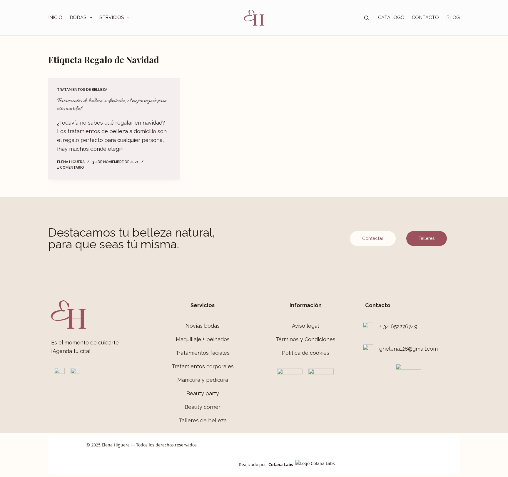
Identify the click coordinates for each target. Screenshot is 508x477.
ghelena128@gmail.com (408, 349)
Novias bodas (203, 326)
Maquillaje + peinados (203, 339)
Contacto (425, 17)
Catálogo (391, 17)
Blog (453, 17)
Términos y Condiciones (305, 339)
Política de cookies (305, 353)
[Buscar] (366, 18)
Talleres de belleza (203, 420)
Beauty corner (202, 407)
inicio (55, 17)
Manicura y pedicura (202, 380)
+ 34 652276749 (398, 326)
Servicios (111, 17)
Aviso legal (305, 326)
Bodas (78, 17)
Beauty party (202, 393)
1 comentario (70, 167)
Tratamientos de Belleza (82, 90)
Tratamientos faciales (203, 353)
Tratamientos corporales (203, 366)
